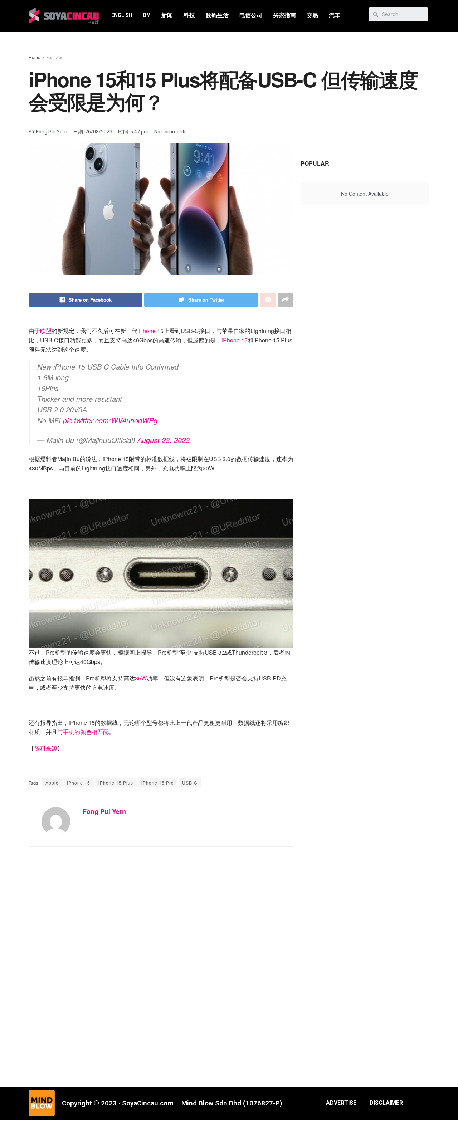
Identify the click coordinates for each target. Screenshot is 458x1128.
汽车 (334, 15)
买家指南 (284, 15)
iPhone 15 (234, 340)
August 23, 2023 (163, 440)
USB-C (190, 783)
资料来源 (45, 748)
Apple (52, 783)
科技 (189, 15)
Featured (55, 57)
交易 (312, 15)
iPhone (147, 331)
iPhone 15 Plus (115, 783)
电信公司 (250, 15)
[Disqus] (161, 962)
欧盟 (46, 331)
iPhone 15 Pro (157, 783)
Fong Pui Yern (104, 811)
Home (34, 57)
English (121, 15)
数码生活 (217, 15)
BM (147, 15)
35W (141, 678)
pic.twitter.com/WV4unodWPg (110, 420)
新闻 (167, 15)
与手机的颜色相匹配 (83, 732)
